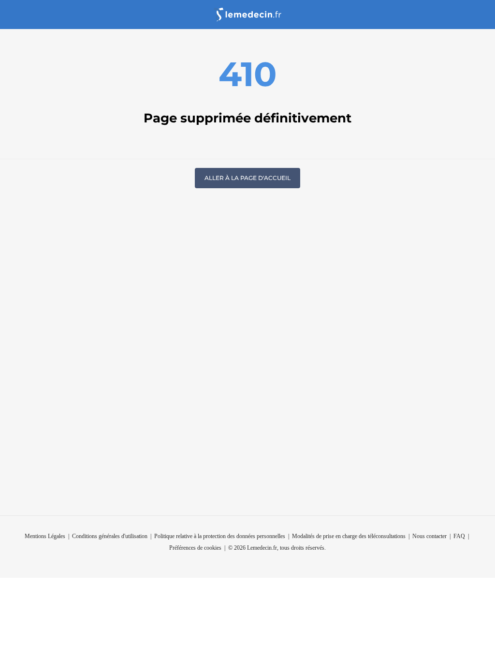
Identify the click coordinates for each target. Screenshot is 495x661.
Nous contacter (429, 536)
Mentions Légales (45, 536)
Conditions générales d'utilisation (109, 536)
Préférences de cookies (195, 547)
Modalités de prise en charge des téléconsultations (349, 536)
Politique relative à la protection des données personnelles (219, 536)
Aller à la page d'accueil (247, 177)
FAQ (459, 536)
